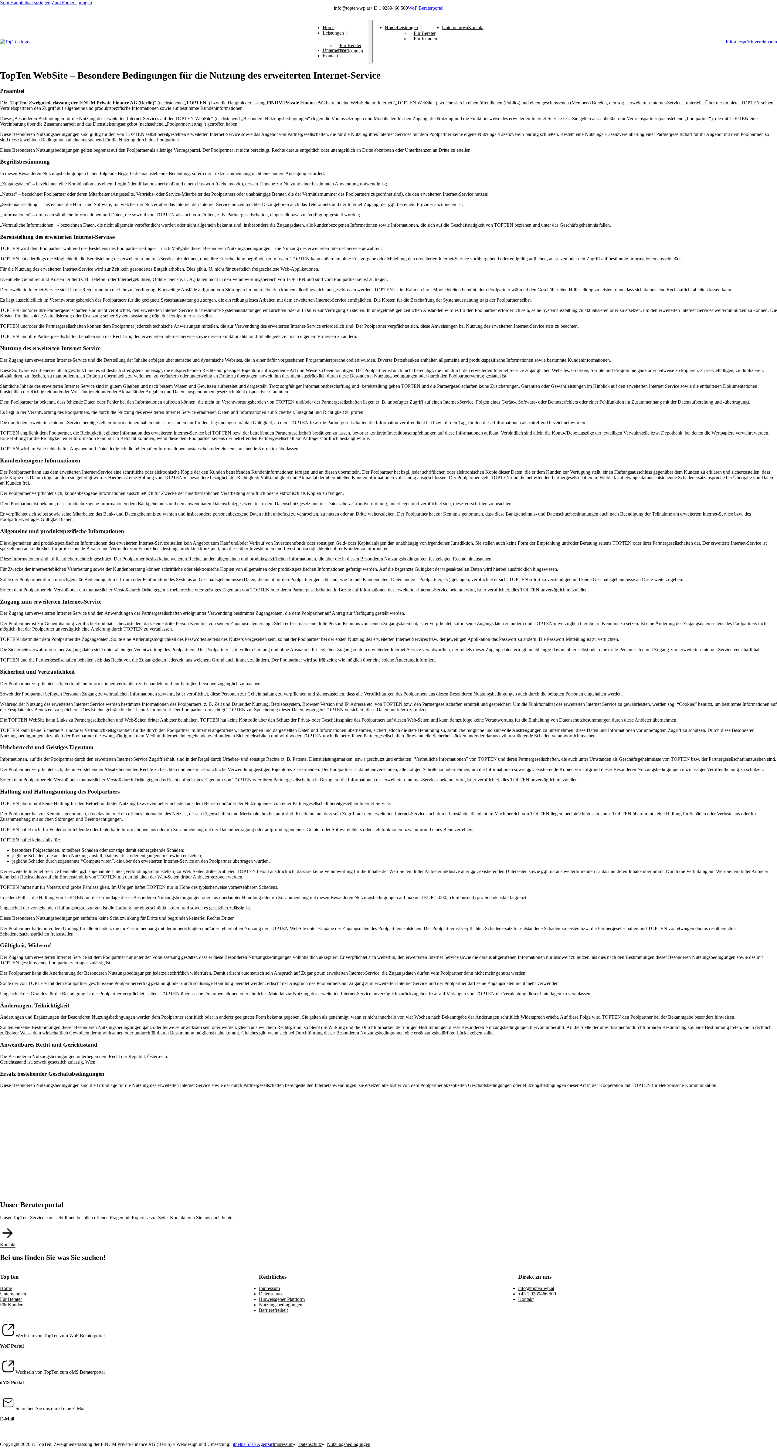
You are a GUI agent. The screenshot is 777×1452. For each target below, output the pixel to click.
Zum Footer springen (72, 2)
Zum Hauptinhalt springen (25, 2)
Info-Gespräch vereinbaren (751, 41)
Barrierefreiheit (273, 1310)
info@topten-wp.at (352, 8)
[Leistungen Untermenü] (347, 34)
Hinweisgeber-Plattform (282, 1299)
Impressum (269, 1288)
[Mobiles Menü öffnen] (370, 41)
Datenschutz (271, 1293)
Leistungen (333, 33)
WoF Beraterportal (425, 8)
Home (328, 27)
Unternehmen (455, 27)
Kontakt (330, 55)
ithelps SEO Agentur (253, 1444)
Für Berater (350, 45)
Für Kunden (351, 50)
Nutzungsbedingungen (280, 1304)
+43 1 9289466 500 (389, 8)
